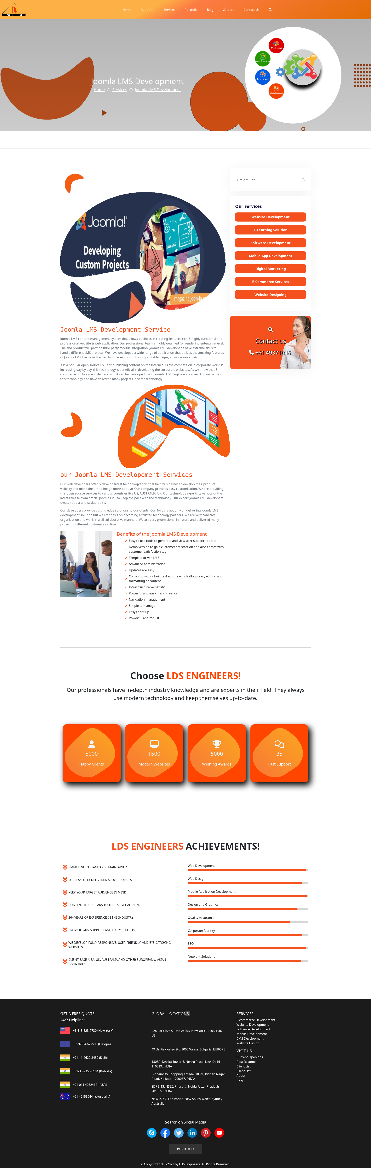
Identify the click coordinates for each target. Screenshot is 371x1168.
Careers (228, 10)
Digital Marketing (270, 268)
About (241, 1075)
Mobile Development (252, 1034)
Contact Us (251, 10)
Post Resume (246, 1062)
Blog (210, 10)
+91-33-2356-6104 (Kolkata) (92, 1071)
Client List (244, 1066)
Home (127, 10)
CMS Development (250, 1038)
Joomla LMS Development (158, 89)
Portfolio (191, 10)
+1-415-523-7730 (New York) (93, 1030)
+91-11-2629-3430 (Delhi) (91, 1057)
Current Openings (250, 1057)
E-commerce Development (256, 1020)
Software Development (271, 242)
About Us (147, 10)
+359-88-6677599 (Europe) (92, 1044)
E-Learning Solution (271, 230)
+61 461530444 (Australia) (91, 1096)
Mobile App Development (270, 255)
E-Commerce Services (270, 281)
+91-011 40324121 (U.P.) (90, 1085)
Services (169, 10)
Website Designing (270, 294)
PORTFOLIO (185, 1149)
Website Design (248, 1043)
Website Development (270, 217)
